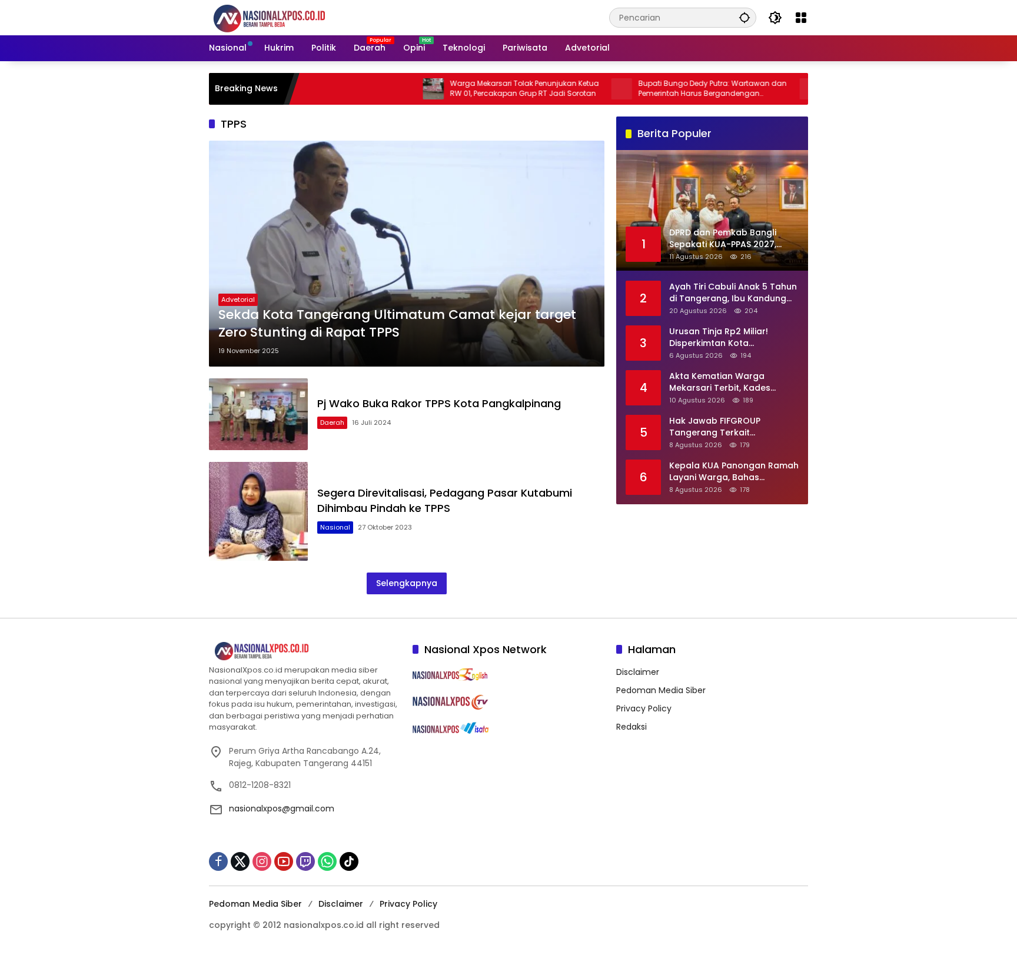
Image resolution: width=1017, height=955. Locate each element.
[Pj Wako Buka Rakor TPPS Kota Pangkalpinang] (258, 414)
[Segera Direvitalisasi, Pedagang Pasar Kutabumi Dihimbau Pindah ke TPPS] (258, 511)
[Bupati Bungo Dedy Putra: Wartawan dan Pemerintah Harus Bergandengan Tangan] (582, 88)
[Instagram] (261, 861)
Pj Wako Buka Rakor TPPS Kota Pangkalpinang (439, 403)
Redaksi (631, 727)
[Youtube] (283, 861)
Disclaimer (637, 672)
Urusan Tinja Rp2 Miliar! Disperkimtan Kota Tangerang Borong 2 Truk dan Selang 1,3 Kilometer (724, 336)
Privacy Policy (644, 708)
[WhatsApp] (327, 861)
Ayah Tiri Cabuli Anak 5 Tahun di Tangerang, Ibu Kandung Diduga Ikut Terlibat (733, 292)
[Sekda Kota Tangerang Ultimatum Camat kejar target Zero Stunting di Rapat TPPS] (406, 254)
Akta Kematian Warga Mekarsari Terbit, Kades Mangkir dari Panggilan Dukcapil (719, 381)
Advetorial (238, 299)
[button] (744, 17)
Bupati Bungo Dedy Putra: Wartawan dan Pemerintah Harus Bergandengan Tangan (673, 89)
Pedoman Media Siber (661, 690)
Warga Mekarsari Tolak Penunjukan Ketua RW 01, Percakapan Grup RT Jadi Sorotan (484, 88)
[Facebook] (218, 861)
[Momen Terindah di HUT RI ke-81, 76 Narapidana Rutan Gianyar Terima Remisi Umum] (770, 88)
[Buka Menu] (801, 18)
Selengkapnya (406, 583)
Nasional (335, 527)
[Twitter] (240, 861)
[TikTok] (349, 861)
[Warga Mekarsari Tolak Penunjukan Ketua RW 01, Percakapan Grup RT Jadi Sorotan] (393, 88)
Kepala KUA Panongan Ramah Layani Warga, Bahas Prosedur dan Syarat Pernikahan (734, 471)
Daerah (332, 422)
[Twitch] (305, 861)
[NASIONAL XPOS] (283, 17)
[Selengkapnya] (305, 651)
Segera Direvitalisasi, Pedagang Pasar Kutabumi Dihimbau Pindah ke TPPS (444, 500)
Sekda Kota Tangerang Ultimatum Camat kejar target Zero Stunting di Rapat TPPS (397, 324)
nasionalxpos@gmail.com (281, 808)
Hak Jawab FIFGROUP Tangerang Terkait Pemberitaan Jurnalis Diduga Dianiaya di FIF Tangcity (731, 426)
